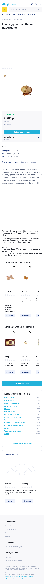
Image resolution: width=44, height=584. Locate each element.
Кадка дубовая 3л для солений (25, 300)
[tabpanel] (22, 176)
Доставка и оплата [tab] (28, 162)
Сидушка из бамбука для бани (9, 366)
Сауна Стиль (9, 137)
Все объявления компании (22, 443)
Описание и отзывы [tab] (10, 162)
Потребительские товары (27, 14)
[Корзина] (36, 4)
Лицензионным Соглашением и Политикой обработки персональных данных (19, 577)
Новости (8, 557)
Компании (12, 14)
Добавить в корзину (22, 132)
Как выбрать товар (11, 526)
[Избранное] (32, 4)
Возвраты (8, 536)
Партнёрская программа (13, 560)
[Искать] (39, 9)
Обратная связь (10, 529)
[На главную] (5, 4)
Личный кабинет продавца (14, 547)
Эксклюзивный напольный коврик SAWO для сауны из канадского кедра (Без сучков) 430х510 (10, 305)
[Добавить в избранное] (16, 69)
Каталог (5, 14)
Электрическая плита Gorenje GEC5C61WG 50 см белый (13, 493)
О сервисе (8, 533)
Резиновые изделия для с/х (12, 19)
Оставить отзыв (22, 383)
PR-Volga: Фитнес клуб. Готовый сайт (29, 492)
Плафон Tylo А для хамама (25, 365)
